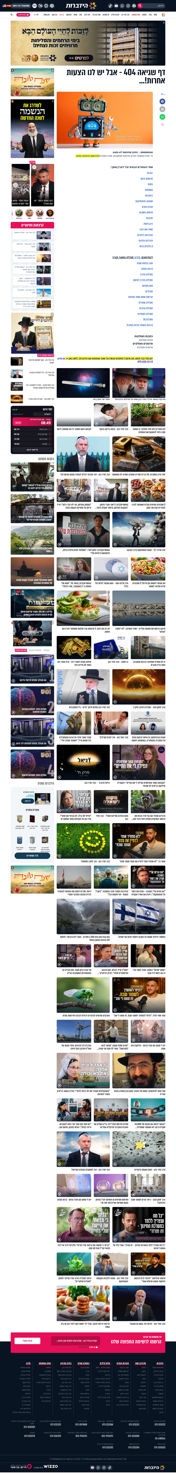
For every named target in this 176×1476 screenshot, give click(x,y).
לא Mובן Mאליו (123, 1371)
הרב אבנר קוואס (65, 1405)
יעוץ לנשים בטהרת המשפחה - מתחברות (154, 1433)
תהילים (27, 1393)
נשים (150, 184)
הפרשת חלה (46, 1401)
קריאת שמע (26, 1390)
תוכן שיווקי (142, 1408)
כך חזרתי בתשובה (122, 1397)
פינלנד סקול (85, 1382)
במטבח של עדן (123, 1375)
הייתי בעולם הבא (123, 1405)
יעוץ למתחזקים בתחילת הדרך (50, 1421)
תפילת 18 (148, 319)
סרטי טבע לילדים (104, 1397)
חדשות (144, 14)
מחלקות (69, 14)
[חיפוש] (140, 5)
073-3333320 (29, 1427)
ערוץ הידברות (158, 1371)
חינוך (87, 1390)
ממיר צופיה (161, 1444)
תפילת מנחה (25, 1371)
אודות (161, 1412)
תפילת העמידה (145, 313)
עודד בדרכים (124, 1367)
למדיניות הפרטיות (84, 1347)
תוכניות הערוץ (123, 1363)
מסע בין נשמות (123, 1390)
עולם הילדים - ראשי (103, 1367)
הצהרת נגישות (158, 1408)
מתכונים (48, 1371)
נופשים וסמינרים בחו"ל (105, 1444)
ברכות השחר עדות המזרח (140, 324)
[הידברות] (81, 5)
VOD (155, 14)
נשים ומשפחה (45, 1363)
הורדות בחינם (146, 240)
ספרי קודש (85, 1405)
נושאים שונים (83, 1363)
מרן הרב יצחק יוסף (64, 1375)
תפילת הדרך (25, 1397)
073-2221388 (107, 1424)
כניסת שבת (142, 263)
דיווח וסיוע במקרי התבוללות (77, 1432)
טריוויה (107, 1393)
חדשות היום (141, 1375)
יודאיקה (86, 1408)
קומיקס (107, 1390)
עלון (80, 14)
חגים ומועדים (141, 1405)
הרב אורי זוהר (66, 1397)
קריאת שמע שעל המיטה (140, 296)
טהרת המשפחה (45, 1375)
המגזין (144, 1371)
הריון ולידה (47, 1393)
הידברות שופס (158, 1401)
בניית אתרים (38, 1467)
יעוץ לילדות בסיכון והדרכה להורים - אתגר (23, 1422)
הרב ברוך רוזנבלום (64, 1393)
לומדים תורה (84, 1367)
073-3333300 (133, 1436)
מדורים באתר (140, 1363)
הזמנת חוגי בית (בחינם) (52, 1432)
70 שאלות (106, 14)
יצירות (108, 1401)
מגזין (150, 14)
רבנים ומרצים (65, 1363)
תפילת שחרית (146, 302)
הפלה (49, 1390)
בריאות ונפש (85, 1393)
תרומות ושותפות (157, 1397)
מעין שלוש (147, 285)
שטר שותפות (136, 14)
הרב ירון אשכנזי (66, 1390)
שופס (75, 14)
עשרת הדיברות (83, 1378)
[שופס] (46, 5)
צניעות (48, 1386)
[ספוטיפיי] (34, 5)
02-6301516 (160, 1438)
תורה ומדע (147, 206)
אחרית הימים (84, 1397)
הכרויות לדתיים (145, 234)
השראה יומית (124, 1401)
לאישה (48, 1367)
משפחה (143, 1386)
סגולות (87, 1386)
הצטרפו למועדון (22, 15)
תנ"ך (87, 1371)
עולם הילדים (115, 14)
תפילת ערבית (146, 308)
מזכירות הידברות (159, 1421)
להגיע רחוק (124, 1393)
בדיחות (107, 1375)
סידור (137, 257)
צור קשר (54, 14)
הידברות (160, 1363)
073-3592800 (81, 1424)
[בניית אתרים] (50, 1467)
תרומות (61, 14)
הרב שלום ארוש (65, 1401)
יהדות (150, 172)
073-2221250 (133, 1447)
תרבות (149, 217)
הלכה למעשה (124, 1378)
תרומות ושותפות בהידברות (130, 1421)
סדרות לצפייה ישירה (103, 1382)
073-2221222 (160, 1424)
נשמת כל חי (26, 1405)
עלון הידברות (158, 1375)
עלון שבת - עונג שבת (105, 1421)
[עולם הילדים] (52, 5)
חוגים (108, 1405)
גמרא (87, 1375)
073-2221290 (55, 1436)
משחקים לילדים (104, 1386)
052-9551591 (107, 1436)
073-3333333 (159, 1447)
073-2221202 (107, 1447)
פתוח (127, 1382)
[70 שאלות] (40, 5)
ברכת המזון (26, 1382)
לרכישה (28, 801)
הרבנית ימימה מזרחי (43, 1382)
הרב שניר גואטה (65, 1386)
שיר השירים (26, 1401)
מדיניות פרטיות (158, 1367)
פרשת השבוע (146, 212)
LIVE (37, 14)
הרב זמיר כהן (125, 14)
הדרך (143, 274)
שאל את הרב (96, 14)
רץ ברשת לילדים (104, 1371)
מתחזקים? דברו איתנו (21, 5)
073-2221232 (55, 1424)
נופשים (160, 1393)
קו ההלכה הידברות (132, 1432)
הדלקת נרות (46, 1378)
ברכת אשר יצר (25, 1408)
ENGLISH (47, 14)
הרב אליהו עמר (65, 1408)
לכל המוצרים (32, 856)
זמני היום (87, 14)
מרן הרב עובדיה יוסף (64, 1371)
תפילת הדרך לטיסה (143, 279)
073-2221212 (134, 1424)
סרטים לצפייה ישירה (102, 1378)
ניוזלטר (160, 1378)
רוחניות (149, 195)
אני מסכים (87, 1347)
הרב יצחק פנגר (65, 1378)
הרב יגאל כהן (66, 1382)
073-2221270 (29, 1436)
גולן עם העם (124, 1386)
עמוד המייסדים (158, 1405)
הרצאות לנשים (45, 1397)
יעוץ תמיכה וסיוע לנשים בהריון (102, 1432)
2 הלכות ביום (158, 1382)
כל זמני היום (32, 449)
